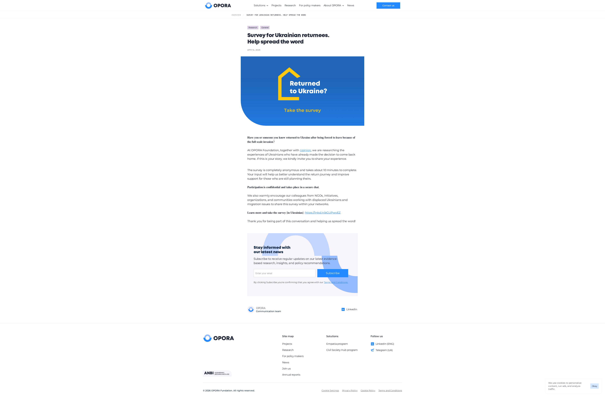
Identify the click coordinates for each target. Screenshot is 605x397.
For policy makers (309, 5)
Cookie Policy (368, 390)
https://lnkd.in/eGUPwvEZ (323, 212)
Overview (236, 15)
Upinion (305, 150)
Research (290, 5)
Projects (276, 5)
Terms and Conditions (390, 390)
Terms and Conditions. (336, 282)
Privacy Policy (349, 390)
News (350, 5)
